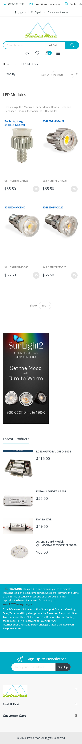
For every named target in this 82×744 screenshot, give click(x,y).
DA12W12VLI (44, 519)
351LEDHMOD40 (14, 207)
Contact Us (76, 4)
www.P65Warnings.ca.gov (17, 604)
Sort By (45, 74)
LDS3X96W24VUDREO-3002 (53, 451)
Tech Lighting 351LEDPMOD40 (14, 123)
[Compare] (27, 53)
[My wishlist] (37, 53)
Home (6, 64)
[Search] (72, 45)
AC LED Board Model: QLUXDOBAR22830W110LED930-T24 (57, 543)
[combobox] (24, 45)
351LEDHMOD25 (53, 207)
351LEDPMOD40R (54, 121)
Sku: (6, 181)
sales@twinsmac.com (47, 4)
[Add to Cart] (36, 189)
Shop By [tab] (10, 74)
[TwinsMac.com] (41, 29)
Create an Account (58, 12)
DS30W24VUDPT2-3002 (51, 491)
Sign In (39, 12)
